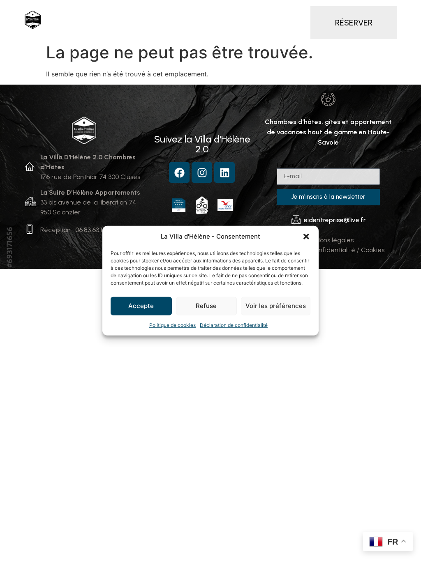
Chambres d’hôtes (143, 10)
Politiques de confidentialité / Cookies (328, 250)
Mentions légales (328, 240)
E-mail (286, 165)
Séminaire (135, 29)
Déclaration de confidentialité (234, 325)
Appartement (221, 10)
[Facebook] (179, 172)
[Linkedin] (224, 172)
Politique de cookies (172, 325)
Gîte (267, 10)
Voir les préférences (275, 306)
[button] (306, 236)
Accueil (87, 10)
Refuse (206, 306)
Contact (249, 29)
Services (303, 10)
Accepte (141, 306)
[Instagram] (202, 172)
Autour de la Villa (194, 29)
